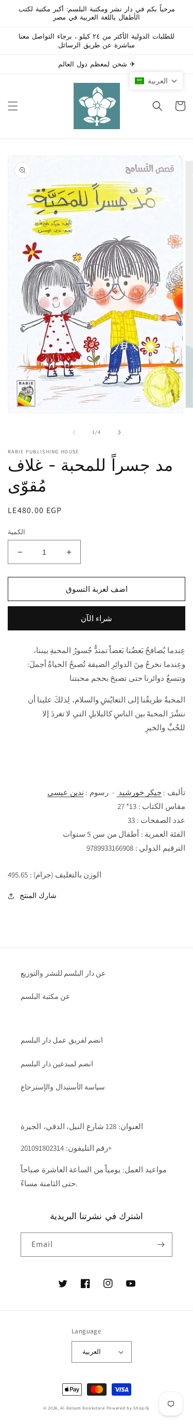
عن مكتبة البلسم (45, 996)
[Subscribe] (160, 1245)
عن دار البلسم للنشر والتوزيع (63, 973)
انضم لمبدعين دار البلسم (57, 1063)
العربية (91, 1351)
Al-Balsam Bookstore (82, 1408)
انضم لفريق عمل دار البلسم (62, 1040)
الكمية (16, 531)
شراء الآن (96, 618)
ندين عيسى (65, 792)
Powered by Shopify (128, 1408)
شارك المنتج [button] (38, 895)
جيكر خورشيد (139, 792)
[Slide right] (119, 432)
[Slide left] (74, 432)
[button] (13, 106)
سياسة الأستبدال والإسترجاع (63, 1086)
